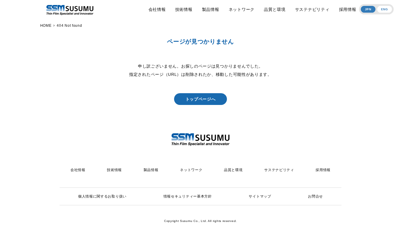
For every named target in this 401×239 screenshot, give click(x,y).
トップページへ (201, 99)
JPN (368, 9)
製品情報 (210, 9)
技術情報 (184, 9)
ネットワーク (242, 9)
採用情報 (347, 9)
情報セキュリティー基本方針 (188, 196)
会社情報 (157, 9)
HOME (46, 26)
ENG (384, 9)
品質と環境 (275, 9)
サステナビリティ (312, 9)
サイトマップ (260, 196)
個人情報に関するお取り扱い (102, 196)
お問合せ (315, 196)
